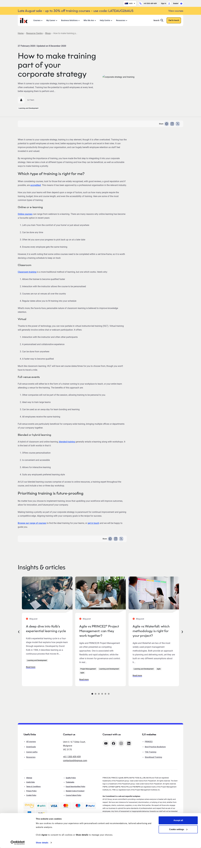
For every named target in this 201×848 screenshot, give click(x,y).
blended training (67, 441)
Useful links (30, 782)
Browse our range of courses (32, 523)
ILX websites (149, 734)
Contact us (69, 734)
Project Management (88, 669)
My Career (50, 20)
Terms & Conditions (33, 787)
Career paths (31, 752)
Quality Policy (71, 778)
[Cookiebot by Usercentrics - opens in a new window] (18, 843)
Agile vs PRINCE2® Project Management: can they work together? (99, 631)
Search (156, 20)
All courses (31, 741)
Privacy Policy (31, 791)
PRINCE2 (149, 741)
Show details (42, 842)
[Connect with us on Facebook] (113, 743)
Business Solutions (69, 20)
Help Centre (105, 20)
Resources (120, 20)
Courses (36, 20)
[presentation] (19, 631)
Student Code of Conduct (75, 791)
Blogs (48, 33)
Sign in (163, 3)
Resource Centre (34, 33)
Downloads (31, 747)
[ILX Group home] (23, 20)
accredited (35, 185)
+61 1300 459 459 (150, 3)
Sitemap (29, 778)
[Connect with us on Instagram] (121, 743)
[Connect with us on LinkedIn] (129, 743)
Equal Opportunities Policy (75, 787)
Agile (82, 673)
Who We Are (89, 20)
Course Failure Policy (73, 795)
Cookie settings (176, 829)
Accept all (178, 820)
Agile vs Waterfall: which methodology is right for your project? (151, 631)
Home (21, 33)
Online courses (25, 214)
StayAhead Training (153, 757)
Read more (30, 667)
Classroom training (27, 272)
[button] (92, 694)
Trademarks (70, 782)
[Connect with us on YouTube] (106, 743)
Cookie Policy (31, 795)
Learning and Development (28, 108)
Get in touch (173, 20)
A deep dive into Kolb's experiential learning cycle (46, 628)
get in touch (93, 523)
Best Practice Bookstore (155, 747)
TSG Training (150, 752)
